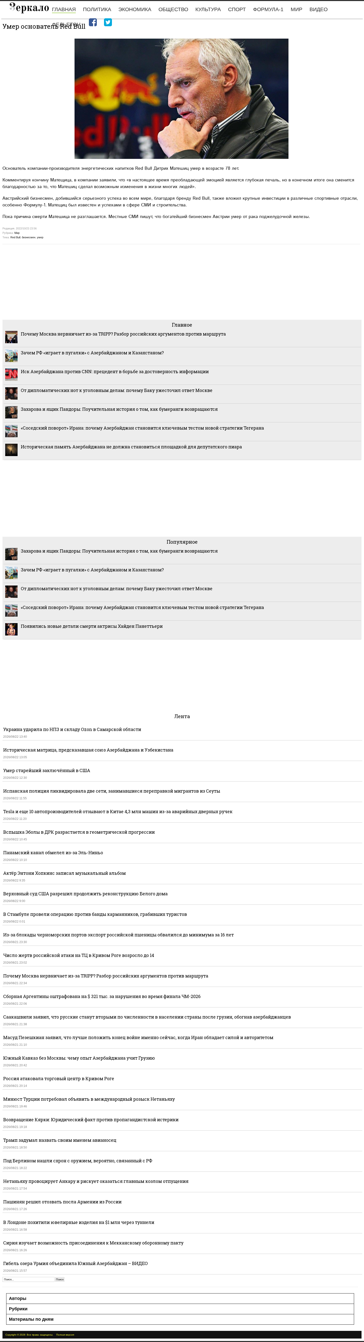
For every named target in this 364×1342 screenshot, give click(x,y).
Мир (296, 9)
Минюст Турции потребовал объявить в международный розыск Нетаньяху (89, 1099)
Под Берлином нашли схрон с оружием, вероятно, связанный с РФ (77, 1161)
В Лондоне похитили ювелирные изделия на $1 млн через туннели (78, 1222)
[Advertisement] (151, 281)
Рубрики (18, 1308)
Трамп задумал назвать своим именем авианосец (59, 1140)
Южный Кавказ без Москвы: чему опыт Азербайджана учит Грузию (79, 1058)
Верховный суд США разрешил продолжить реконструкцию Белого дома (85, 894)
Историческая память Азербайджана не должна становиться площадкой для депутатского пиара (131, 447)
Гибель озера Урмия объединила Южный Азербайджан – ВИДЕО (75, 1263)
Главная (64, 9)
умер (40, 237)
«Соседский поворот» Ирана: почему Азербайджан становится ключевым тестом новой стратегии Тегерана (142, 428)
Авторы (17, 1298)
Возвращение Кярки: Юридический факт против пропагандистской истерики (91, 1119)
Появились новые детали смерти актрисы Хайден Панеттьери (92, 626)
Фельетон (66, 24)
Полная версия (65, 1334)
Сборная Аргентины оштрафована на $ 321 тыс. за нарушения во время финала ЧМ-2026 (102, 996)
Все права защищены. (40, 1334)
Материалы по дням (31, 1319)
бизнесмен (28, 237)
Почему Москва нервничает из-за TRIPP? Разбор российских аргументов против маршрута (123, 334)
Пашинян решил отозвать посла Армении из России (62, 1202)
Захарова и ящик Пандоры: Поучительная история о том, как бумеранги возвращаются (119, 409)
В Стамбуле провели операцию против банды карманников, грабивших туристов (95, 914)
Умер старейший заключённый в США (46, 770)
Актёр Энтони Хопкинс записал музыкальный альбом (64, 873)
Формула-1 (268, 9)
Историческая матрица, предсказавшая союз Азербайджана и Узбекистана (88, 750)
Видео (319, 9)
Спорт (237, 9)
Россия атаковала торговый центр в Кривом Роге (58, 1078)
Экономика (134, 9)
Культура (208, 9)
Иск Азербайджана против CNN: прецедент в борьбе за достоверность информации (115, 371)
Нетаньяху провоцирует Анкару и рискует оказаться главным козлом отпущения (95, 1181)
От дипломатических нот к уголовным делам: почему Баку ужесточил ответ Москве (116, 390)
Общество (173, 9)
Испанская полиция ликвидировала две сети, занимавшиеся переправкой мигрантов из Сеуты (111, 791)
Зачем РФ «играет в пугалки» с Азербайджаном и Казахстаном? (92, 353)
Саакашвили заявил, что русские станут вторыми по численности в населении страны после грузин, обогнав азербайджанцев (147, 1017)
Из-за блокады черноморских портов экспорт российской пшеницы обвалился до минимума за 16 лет (118, 935)
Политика (97, 9)
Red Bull (15, 237)
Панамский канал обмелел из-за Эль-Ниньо (53, 852)
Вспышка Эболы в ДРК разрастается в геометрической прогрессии (79, 832)
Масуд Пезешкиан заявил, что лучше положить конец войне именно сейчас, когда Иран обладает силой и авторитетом (138, 1037)
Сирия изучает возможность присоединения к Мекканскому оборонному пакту (93, 1243)
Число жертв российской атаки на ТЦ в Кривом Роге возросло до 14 (78, 955)
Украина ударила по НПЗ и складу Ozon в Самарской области (72, 729)
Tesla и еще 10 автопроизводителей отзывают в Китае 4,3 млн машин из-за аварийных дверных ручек (118, 811)
